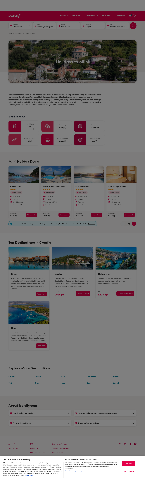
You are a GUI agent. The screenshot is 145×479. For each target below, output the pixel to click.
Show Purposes (129, 471)
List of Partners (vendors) (73, 471)
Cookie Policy (29, 475)
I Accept (129, 463)
